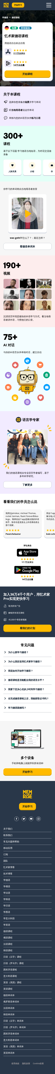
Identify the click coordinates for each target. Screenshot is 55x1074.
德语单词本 (9, 995)
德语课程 (7, 931)
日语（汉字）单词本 (13, 1020)
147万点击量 (27, 579)
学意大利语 (9, 918)
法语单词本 (9, 1008)
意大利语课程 (10, 976)
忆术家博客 (9, 867)
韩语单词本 (9, 1014)
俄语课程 (7, 937)
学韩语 (6, 899)
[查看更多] (48, 5)
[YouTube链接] (31, 819)
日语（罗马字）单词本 (14, 1027)
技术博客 (7, 873)
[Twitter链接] (24, 819)
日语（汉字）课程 (12, 956)
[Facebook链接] (16, 819)
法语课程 (7, 944)
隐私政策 (26, 1063)
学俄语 (6, 886)
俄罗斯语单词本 (11, 1001)
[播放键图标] (27, 214)
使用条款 (15, 1063)
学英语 (6, 924)
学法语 (6, 892)
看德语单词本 (27, 246)
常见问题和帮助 (11, 841)
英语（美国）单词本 (13, 1046)
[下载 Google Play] (27, 570)
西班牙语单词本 (11, 1033)
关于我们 (7, 828)
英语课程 (7, 988)
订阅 (5, 854)
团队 (5, 860)
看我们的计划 (27, 628)
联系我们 (7, 835)
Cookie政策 (38, 1063)
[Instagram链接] (38, 819)
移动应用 (7, 848)
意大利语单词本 (11, 1040)
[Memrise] (6, 5)
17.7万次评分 (27, 562)
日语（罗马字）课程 (13, 963)
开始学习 (18, 5)
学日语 (6, 905)
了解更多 (27, 484)
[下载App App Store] (27, 553)
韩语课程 (7, 950)
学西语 (6, 912)
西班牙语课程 (10, 969)
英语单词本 (9, 1052)
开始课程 (27, 74)
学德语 (5, 17)
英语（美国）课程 (12, 982)
